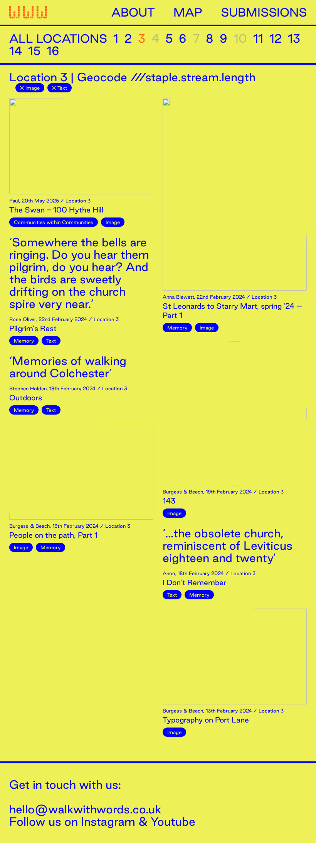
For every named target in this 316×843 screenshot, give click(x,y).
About (133, 12)
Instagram (108, 821)
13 (294, 38)
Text (62, 87)
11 (258, 38)
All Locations (58, 38)
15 (34, 50)
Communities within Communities (53, 222)
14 (15, 50)
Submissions (264, 12)
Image (32, 87)
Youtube (173, 821)
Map (187, 12)
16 (53, 50)
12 (275, 38)
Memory (24, 340)
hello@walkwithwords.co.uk (85, 809)
